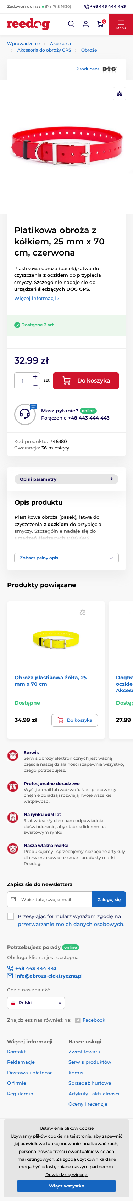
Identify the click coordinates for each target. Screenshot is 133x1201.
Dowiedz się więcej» (66, 1174)
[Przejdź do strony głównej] (28, 24)
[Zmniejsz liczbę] (35, 385)
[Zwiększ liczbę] (35, 377)
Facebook (94, 1020)
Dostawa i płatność (29, 1072)
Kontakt (16, 1051)
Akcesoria (60, 43)
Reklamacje (21, 1062)
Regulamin (20, 1093)
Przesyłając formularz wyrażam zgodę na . (71, 920)
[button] (72, 24)
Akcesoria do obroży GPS (44, 50)
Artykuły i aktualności (94, 1093)
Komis (75, 1072)
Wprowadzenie (23, 43)
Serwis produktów (89, 1062)
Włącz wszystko (66, 1186)
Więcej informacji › (36, 298)
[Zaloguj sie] (86, 24)
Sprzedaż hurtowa (89, 1083)
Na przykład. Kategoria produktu (61, 56)
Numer (23, 381)
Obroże (89, 50)
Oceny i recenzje (87, 1104)
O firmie (16, 1083)
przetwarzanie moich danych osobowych (70, 924)
